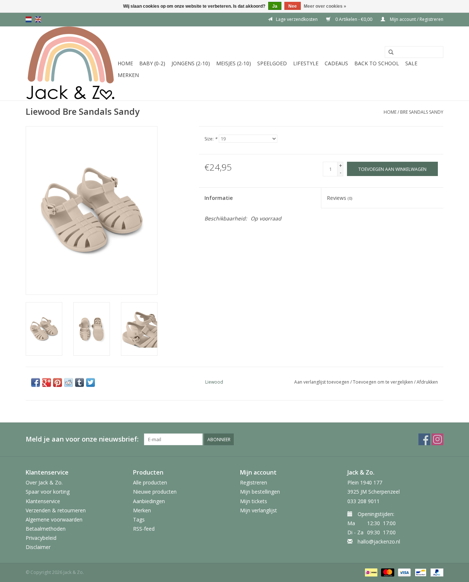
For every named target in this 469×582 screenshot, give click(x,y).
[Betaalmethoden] (370, 572)
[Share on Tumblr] (79, 382)
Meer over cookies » (325, 6)
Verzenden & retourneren (56, 510)
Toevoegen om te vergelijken (383, 382)
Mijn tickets (253, 501)
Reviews (339, 197)
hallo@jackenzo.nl (379, 541)
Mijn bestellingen (260, 491)
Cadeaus (336, 63)
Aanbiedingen (149, 501)
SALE (411, 63)
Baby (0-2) (152, 63)
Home (125, 63)
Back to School (376, 63)
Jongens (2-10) (190, 63)
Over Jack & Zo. (44, 482)
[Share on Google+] (46, 382)
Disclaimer (38, 546)
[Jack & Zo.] (70, 63)
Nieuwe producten (155, 491)
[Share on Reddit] (68, 382)
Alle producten (150, 482)
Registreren (253, 482)
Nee (292, 6)
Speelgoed (272, 63)
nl (29, 19)
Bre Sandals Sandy (421, 112)
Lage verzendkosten (297, 19)
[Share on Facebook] (35, 382)
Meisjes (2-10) (233, 63)
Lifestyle (305, 63)
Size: (210, 139)
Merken (128, 75)
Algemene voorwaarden (54, 519)
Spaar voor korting (48, 491)
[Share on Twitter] (90, 382)
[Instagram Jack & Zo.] (437, 439)
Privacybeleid (41, 537)
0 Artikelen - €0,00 (353, 19)
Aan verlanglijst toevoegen (321, 382)
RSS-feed (144, 528)
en (38, 19)
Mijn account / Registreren (416, 19)
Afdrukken (427, 382)
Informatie (218, 197)
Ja (274, 6)
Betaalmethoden (46, 528)
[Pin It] (57, 382)
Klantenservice (43, 501)
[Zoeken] (391, 52)
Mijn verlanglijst (258, 510)
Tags (139, 519)
